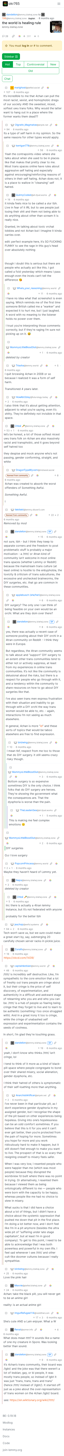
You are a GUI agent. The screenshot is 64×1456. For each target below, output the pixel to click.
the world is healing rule (21, 23)
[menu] (58, 3)
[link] (13, 36)
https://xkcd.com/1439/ (19, 957)
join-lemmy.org (12, 1450)
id (41, 726)
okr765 (14, 4)
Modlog (8, 1422)
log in (25, 45)
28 (6, 36)
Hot (7, 64)
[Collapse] (6, 87)
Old (30, 71)
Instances (9, 1429)
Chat (7, 78)
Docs (6, 1436)
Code (6, 1443)
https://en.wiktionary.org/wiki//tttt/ (32, 1400)
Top (18, 64)
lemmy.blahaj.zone (12, 26)
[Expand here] (56, 27)
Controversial (35, 64)
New (53, 64)
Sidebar (9, 56)
